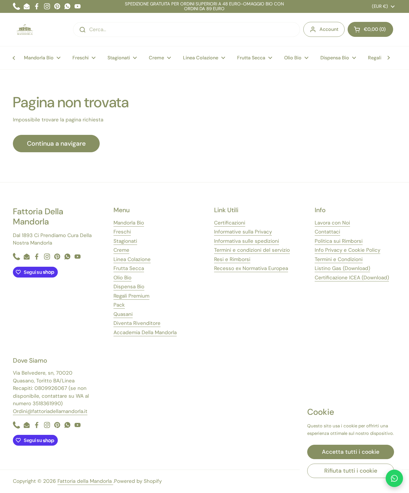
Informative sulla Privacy (243, 231)
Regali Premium (131, 296)
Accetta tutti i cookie (350, 452)
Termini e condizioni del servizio (252, 250)
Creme (121, 250)
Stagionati (125, 241)
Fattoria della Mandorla (85, 481)
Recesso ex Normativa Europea (251, 268)
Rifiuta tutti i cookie (350, 470)
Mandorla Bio (128, 222)
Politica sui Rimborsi (339, 241)
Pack (119, 304)
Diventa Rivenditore (136, 323)
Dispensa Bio (128, 286)
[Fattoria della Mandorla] (25, 29)
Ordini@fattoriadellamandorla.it (50, 411)
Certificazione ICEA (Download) (352, 277)
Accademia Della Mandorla (145, 332)
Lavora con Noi (332, 222)
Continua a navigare (56, 143)
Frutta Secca (128, 268)
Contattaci (327, 231)
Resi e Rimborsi (232, 259)
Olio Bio (122, 277)
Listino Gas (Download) (342, 268)
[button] (370, 29)
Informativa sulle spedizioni (246, 241)
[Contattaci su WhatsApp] (394, 478)
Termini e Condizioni (339, 259)
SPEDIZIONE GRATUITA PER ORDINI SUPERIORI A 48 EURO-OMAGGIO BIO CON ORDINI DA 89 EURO (204, 6)
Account (328, 29)
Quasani (123, 314)
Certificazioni (229, 222)
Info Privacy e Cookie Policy (347, 250)
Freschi (122, 231)
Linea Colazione (132, 259)
